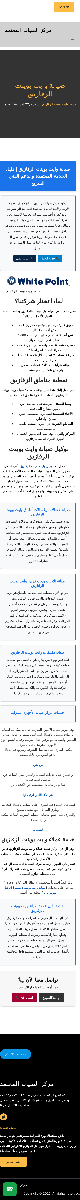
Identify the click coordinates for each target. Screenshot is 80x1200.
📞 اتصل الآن (24, 997)
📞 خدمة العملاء (50, 258)
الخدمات (38, 830)
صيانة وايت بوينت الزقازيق (40, 89)
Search (64, 7)
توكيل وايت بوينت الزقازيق (36, 466)
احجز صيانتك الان (15, 1054)
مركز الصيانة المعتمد (28, 30)
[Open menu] (72, 40)
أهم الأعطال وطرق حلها (38, 795)
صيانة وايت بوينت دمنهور (30, 887)
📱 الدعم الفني (24, 258)
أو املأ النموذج (51, 997)
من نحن (38, 765)
